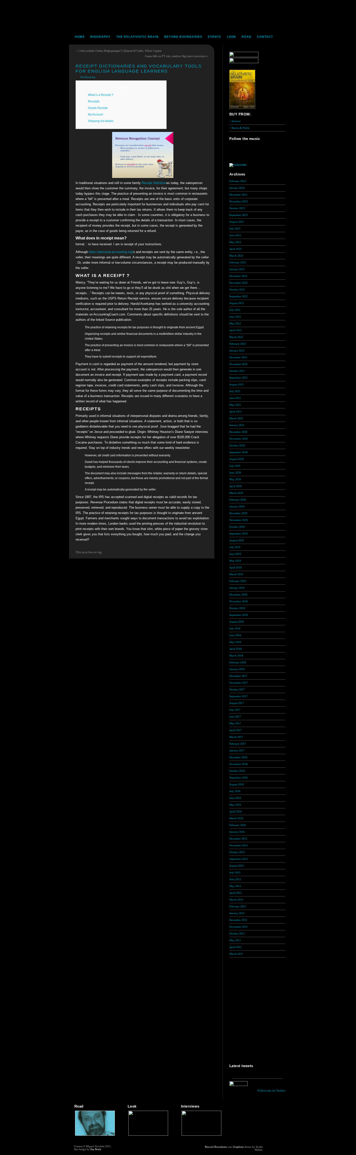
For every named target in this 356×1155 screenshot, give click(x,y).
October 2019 (237, 526)
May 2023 (235, 242)
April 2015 (235, 892)
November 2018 (238, 601)
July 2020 (234, 465)
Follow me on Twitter (271, 1090)
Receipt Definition (154, 183)
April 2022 (235, 330)
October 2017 (237, 689)
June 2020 (235, 472)
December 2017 (238, 675)
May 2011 (235, 940)
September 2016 (238, 777)
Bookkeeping (87, 77)
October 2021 (237, 370)
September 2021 (238, 377)
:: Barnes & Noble (239, 127)
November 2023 (238, 201)
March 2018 (236, 655)
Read (246, 36)
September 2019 (238, 533)
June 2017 (235, 716)
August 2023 (236, 221)
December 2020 (238, 431)
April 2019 (235, 567)
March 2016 (236, 818)
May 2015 (235, 886)
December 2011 (238, 919)
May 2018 (235, 642)
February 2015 (237, 906)
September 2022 (238, 296)
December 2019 (238, 513)
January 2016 (237, 831)
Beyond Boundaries (183, 36)
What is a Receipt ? (100, 95)
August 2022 (236, 303)
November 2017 (238, 682)
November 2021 (238, 364)
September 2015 (238, 858)
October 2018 (237, 608)
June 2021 (235, 398)
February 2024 (237, 181)
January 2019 (237, 587)
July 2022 (234, 309)
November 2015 (238, 845)
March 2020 (236, 492)
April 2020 (235, 486)
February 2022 (237, 343)
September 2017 (238, 696)
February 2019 (237, 581)
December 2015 (238, 838)
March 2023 (236, 255)
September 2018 (238, 614)
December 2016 (238, 757)
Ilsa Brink (95, 1149)
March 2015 (236, 899)
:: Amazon (235, 121)
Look (231, 36)
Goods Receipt (98, 108)
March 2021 (236, 418)
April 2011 (235, 947)
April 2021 (235, 411)
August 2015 (236, 865)
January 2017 (237, 750)
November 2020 (238, 438)
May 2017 (235, 723)
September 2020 (238, 452)
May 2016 (235, 804)
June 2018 (235, 635)
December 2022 (238, 276)
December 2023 (238, 194)
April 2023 (235, 248)
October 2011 (237, 933)
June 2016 (235, 797)
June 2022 (235, 316)
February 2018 (237, 662)
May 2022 (235, 323)
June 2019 (235, 553)
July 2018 (234, 628)
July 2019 (234, 547)
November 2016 (238, 764)
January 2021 (237, 425)
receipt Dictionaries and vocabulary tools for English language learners (139, 69)
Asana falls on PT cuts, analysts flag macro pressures (175, 56)
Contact (265, 36)
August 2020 (236, 459)
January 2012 (237, 913)
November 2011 (238, 926)
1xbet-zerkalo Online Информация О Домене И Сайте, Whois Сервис (120, 51)
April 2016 (235, 811)
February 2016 (237, 825)
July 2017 (234, 709)
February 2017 (237, 743)
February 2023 (237, 262)
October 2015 (237, 852)
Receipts (94, 101)
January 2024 (237, 187)
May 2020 (235, 479)
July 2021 (234, 391)
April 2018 (235, 648)
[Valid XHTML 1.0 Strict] (272, 1146)
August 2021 (236, 384)
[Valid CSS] (272, 1150)
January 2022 (237, 350)
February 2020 (237, 499)
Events (214, 36)
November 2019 (238, 520)
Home (80, 36)
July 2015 (234, 872)
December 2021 (238, 357)
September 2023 (238, 215)
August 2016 (236, 784)
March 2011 (236, 953)
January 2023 (237, 269)
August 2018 (236, 621)
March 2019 (236, 574)
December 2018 (238, 594)
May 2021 (235, 404)
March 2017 (236, 736)
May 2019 (235, 560)
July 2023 (234, 228)
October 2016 (237, 770)
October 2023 (237, 208)
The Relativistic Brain (137, 36)
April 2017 (235, 730)
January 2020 (237, 506)
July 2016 (234, 791)
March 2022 (236, 337)
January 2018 (237, 669)
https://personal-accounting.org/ (111, 252)
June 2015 (235, 879)
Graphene (238, 1146)
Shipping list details (101, 121)
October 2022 (237, 289)
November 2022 (238, 282)
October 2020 (237, 445)
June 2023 (235, 235)
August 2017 (236, 703)
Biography (100, 36)
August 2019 (236, 540)
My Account (95, 114)
